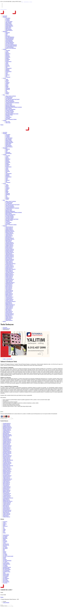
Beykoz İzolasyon (8, 247)
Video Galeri (7, 122)
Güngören (7, 69)
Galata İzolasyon (8, 284)
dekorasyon (5, 526)
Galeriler (4, 120)
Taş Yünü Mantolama (7, 560)
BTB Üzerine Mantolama (10, 109)
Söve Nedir (5, 579)
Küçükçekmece (8, 71)
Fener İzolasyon (8, 310)
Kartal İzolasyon (8, 302)
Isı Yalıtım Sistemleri (9, 110)
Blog (4, 94)
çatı (3, 527)
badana (4, 532)
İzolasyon (5, 225)
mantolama (5, 521)
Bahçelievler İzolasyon (9, 231)
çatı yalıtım (5, 561)
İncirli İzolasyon (8, 292)
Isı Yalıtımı (7, 19)
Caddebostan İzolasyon (9, 282)
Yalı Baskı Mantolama (9, 42)
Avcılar (6, 51)
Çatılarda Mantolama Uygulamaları (12, 102)
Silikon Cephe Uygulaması (10, 95)
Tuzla (6, 91)
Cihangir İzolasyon (9, 306)
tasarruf (4, 552)
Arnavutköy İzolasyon (9, 272)
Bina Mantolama (6, 568)
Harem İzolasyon (8, 312)
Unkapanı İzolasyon (9, 296)
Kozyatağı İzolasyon (9, 314)
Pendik (6, 87)
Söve (6, 34)
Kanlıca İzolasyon (8, 285)
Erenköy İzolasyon (9, 300)
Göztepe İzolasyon (9, 311)
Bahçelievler (7, 53)
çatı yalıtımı (5, 547)
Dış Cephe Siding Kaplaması (11, 45)
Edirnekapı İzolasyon (9, 274)
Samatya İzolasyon (9, 270)
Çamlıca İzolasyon (9, 308)
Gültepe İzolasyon (8, 320)
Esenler (6, 63)
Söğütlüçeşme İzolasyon (10, 304)
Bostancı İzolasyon (9, 273)
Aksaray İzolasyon (9, 227)
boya (4, 531)
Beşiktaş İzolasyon (9, 246)
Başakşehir (7, 55)
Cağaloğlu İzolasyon (9, 299)
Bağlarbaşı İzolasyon (9, 230)
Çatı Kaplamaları (8, 98)
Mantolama (5, 31)
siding (4, 572)
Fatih (6, 67)
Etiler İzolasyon (8, 309)
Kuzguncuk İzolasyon (9, 259)
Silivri (6, 73)
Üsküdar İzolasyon (9, 262)
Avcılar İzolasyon (8, 298)
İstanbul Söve (8, 28)
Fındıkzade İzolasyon (9, 256)
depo (4, 549)
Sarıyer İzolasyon (8, 288)
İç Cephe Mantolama (9, 47)
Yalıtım (4, 539)
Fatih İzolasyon (8, 241)
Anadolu (4, 49)
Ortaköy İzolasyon (9, 316)
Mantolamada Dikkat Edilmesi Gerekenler (13, 107)
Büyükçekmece (8, 61)
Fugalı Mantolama (8, 40)
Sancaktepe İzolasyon (9, 252)
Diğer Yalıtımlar (8, 22)
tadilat (4, 524)
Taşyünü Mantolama (9, 39)
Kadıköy (7, 83)
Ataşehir (7, 80)
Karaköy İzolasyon (9, 293)
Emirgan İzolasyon (9, 291)
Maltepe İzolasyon (9, 294)
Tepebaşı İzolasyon (9, 271)
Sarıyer (6, 72)
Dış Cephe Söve (6, 581)
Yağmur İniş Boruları (9, 100)
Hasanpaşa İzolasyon (9, 250)
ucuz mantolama (6, 570)
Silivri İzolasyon (8, 295)
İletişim (1, 124)
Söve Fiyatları (5, 580)
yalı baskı (5, 559)
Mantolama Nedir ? (9, 114)
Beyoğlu (7, 60)
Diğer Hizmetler (8, 29)
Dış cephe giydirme (7, 569)
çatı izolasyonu (9, 358)
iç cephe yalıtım (6, 562)
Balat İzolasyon (8, 236)
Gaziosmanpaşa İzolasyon (10, 301)
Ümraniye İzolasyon (9, 305)
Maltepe (7, 85)
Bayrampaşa (7, 57)
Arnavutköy (7, 50)
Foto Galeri (7, 121)
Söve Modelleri (6, 578)
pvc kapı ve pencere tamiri (8, 556)
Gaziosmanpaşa (8, 68)
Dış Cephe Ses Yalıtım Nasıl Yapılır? (12, 99)
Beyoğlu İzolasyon (9, 264)
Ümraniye (7, 92)
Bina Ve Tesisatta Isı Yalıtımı (10, 119)
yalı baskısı (5, 577)
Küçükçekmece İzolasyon (10, 269)
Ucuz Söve (5, 582)
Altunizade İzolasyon (9, 254)
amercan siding (6, 575)
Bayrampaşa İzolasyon (9, 239)
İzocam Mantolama (9, 41)
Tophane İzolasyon (9, 280)
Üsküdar (7, 93)
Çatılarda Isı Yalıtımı (9, 112)
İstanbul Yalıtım (8, 23)
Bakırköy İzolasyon (9, 232)
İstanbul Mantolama (9, 25)
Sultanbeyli (7, 89)
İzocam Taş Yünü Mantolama (11, 44)
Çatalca (6, 62)
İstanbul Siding (8, 27)
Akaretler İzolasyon (9, 226)
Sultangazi (7, 74)
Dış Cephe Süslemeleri (9, 101)
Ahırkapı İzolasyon (9, 235)
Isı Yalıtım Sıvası (8, 103)
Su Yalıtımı (7, 20)
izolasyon (5, 523)
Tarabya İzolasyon (9, 261)
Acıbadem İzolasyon (9, 233)
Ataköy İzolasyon (8, 281)
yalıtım (4, 358)
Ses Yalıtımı (7, 118)
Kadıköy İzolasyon (9, 276)
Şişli (6, 75)
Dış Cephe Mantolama (9, 37)
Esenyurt (7, 64)
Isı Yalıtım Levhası (6, 571)
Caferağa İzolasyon (9, 290)
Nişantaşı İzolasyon (9, 244)
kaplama (4, 551)
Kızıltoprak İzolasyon (9, 243)
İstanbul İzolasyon (8, 30)
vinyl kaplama (5, 576)
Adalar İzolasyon (8, 234)
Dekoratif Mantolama (9, 38)
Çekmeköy (7, 82)
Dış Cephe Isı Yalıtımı (9, 111)
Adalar (6, 79)
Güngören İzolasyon (9, 242)
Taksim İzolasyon (8, 253)
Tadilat (4, 529)
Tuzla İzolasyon (8, 289)
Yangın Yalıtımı (8, 117)
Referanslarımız (8, 153)
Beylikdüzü (7, 59)
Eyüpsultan (7, 65)
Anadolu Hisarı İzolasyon (10, 263)
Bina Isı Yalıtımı (8, 108)
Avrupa (4, 78)
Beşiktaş (7, 58)
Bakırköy (7, 54)
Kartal (6, 84)
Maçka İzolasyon (8, 286)
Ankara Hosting (6, 602)
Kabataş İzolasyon (9, 268)
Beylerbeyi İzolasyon (9, 255)
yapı (4, 528)
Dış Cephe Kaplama (9, 43)
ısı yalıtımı (5, 553)
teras (4, 550)
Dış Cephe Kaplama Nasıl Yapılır (11, 113)
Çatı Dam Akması (8, 21)
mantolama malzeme (7, 567)
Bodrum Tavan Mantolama (10, 48)
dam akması (5, 548)
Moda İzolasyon (8, 315)
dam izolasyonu (6, 545)
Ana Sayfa (5, 15)
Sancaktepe (7, 88)
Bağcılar (7, 52)
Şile (6, 90)
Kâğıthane (7, 70)
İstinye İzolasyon (8, 258)
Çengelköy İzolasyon (9, 265)
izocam (4, 558)
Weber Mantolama (6, 563)
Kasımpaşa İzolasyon (9, 313)
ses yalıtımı (5, 555)
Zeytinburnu (7, 77)
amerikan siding (6, 573)
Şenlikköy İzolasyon (9, 245)
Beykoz (6, 81)
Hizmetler (5, 16)
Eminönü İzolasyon (9, 283)
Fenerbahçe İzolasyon (9, 249)
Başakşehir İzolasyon (9, 237)
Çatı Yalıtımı (7, 18)
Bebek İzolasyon (8, 240)
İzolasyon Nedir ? (8, 104)
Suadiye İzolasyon (9, 318)
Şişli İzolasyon (8, 319)
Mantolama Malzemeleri (10, 105)
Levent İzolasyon (8, 278)
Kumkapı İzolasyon (9, 251)
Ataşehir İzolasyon (9, 229)
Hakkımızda (7, 152)
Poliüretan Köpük (8, 24)
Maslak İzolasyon (8, 303)
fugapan (4, 557)
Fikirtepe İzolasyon (9, 275)
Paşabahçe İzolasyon (9, 260)
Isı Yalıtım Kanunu (9, 97)
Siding (6, 33)
